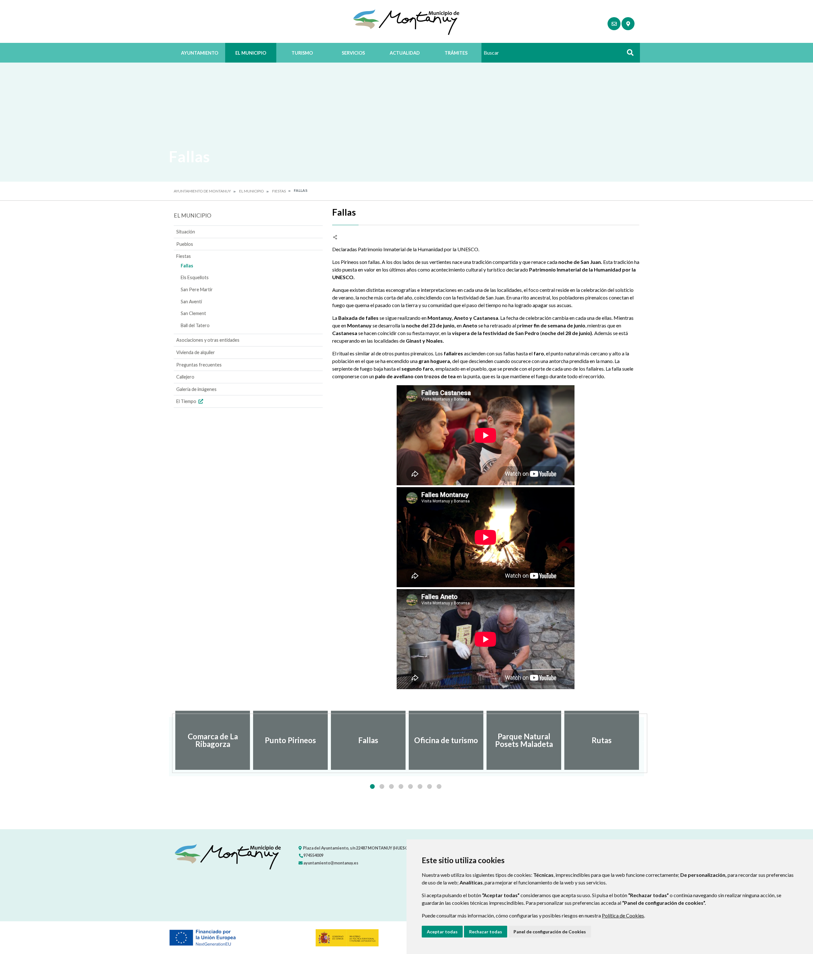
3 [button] (391, 786)
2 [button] (382, 786)
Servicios (353, 53)
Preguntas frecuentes (199, 364)
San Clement (193, 313)
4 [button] (401, 786)
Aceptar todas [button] (442, 931)
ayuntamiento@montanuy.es (330, 862)
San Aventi (191, 301)
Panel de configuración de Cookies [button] (550, 931)
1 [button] (372, 786)
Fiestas (279, 191)
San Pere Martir (197, 289)
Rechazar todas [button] (485, 931)
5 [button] (410, 786)
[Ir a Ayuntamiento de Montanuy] (406, 21)
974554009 (313, 855)
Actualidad (405, 53)
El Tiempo (186, 401)
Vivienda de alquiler (195, 352)
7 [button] (429, 786)
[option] (213, 740)
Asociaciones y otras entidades (207, 340)
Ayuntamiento (199, 53)
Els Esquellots (195, 277)
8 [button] (439, 786)
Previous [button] (169, 740)
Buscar (627, 54)
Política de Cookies (623, 915)
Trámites (456, 53)
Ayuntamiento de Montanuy (202, 191)
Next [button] (644, 740)
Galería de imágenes (196, 389)
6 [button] (420, 786)
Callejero (185, 377)
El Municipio (250, 53)
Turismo (302, 53)
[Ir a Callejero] (628, 23)
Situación (185, 231)
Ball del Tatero (195, 325)
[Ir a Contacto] (614, 23)
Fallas (187, 265)
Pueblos (184, 244)
